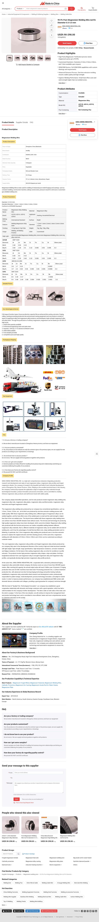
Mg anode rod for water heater (82, 858)
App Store (7, 911)
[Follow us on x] (85, 911)
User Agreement (60, 917)
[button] (3, 3)
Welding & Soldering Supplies (40, 14)
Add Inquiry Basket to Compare (28, 64)
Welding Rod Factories (50, 892)
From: (11, 773)
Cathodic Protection (8, 685)
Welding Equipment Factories (30, 892)
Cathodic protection (8, 861)
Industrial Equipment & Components (18, 14)
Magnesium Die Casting (23, 685)
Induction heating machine (34, 865)
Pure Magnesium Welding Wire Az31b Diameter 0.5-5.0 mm (29, 838)
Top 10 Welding (8, 901)
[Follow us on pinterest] (93, 911)
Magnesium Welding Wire (53, 683)
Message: (10, 783)
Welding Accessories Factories (70, 892)
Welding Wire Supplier (9, 897)
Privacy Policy (79, 917)
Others (75, 865)
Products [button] (19, 9)
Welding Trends (21, 901)
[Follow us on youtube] (90, 911)
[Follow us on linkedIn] (96, 911)
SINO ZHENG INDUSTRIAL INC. (71, 26)
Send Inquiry (67, 43)
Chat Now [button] (89, 43)
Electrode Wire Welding (81, 883)
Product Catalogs (29, 854)
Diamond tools (6, 865)
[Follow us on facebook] (82, 911)
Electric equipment (55, 865)
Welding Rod (7, 883)
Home (4, 14)
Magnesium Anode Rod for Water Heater (45, 685)
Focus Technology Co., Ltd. (36, 917)
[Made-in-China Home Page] (49, 3)
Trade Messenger (32, 911)
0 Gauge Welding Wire (63, 883)
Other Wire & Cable (32, 883)
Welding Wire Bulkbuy (36, 901)
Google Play (18, 911)
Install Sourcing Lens (50, 911)
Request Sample (89, 48)
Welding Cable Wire (66, 14)
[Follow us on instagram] (88, 911)
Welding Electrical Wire (44, 897)
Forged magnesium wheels (10, 858)
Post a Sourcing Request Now (24, 803)
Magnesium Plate (7, 687)
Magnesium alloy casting (33, 861)
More (3, 905)
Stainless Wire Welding (27, 897)
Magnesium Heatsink (37, 683)
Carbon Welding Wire (76, 897)
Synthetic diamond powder (81, 861)
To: (12, 778)
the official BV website (46, 627)
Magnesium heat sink (32, 858)
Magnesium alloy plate (56, 861)
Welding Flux (19, 883)
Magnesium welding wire (57, 858)
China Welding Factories (10, 892)
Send (16, 799)
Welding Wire (54, 14)
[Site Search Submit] (71, 9)
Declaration (70, 917)
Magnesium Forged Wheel (21, 683)
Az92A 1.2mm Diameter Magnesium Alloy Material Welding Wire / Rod (9, 838)
